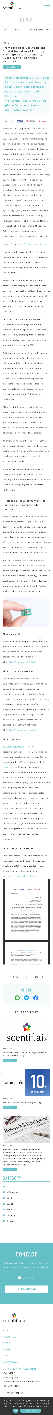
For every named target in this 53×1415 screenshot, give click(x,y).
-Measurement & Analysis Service (21, 1381)
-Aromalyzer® (11, 1377)
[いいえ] (49, 1406)
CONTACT (9, 1355)
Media (9, 1198)
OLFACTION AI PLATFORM (19, 1368)
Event (9, 1203)
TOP (5, 29)
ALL (8, 1186)
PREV (15, 976)
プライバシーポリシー (30, 1411)
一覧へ (26, 977)
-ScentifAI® (9, 1373)
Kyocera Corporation (13, 746)
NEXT (37, 976)
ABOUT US (9, 1336)
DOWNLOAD (10, 1361)
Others (10, 1220)
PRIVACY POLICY (13, 1392)
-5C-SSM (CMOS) (12, 1385)
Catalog (11, 1215)
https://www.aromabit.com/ (22, 661)
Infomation (12, 1192)
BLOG (6, 1349)
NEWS (17, 29)
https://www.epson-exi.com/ (22, 730)
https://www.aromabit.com (32, 244)
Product (11, 1209)
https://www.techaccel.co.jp (22, 876)
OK (15, 1411)
